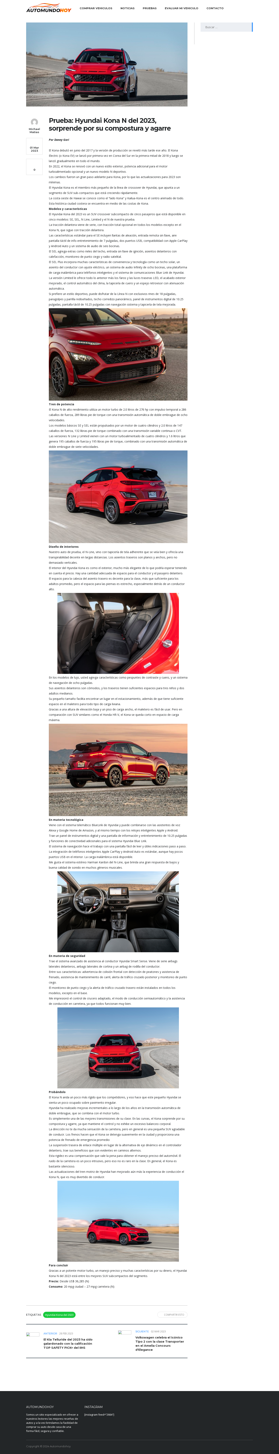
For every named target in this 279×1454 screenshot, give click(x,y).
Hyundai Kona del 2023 (59, 1315)
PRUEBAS (150, 8)
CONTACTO (215, 8)
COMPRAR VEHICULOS (96, 8)
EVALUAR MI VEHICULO (181, 8)
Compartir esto (174, 1314)
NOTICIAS (128, 8)
